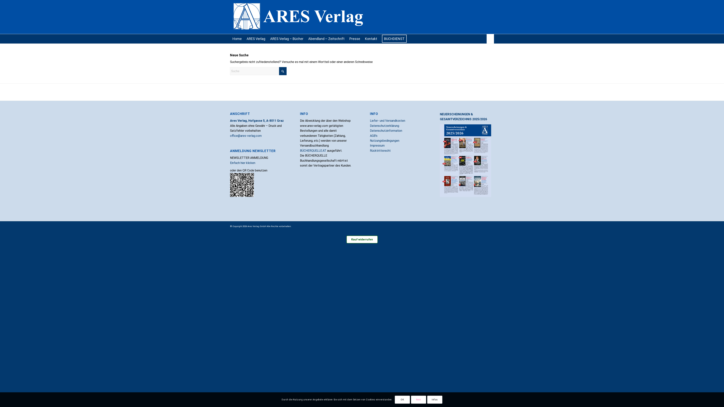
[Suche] (490, 39)
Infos (435, 399)
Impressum (377, 145)
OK (402, 399)
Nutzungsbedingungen (384, 140)
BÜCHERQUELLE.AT (313, 150)
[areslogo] (362, 17)
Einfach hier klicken (242, 163)
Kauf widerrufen (362, 239)
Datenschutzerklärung (384, 126)
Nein (418, 399)
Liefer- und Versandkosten (387, 120)
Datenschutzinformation (386, 130)
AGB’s (373, 136)
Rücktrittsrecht (380, 150)
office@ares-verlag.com (246, 136)
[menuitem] (237, 39)
